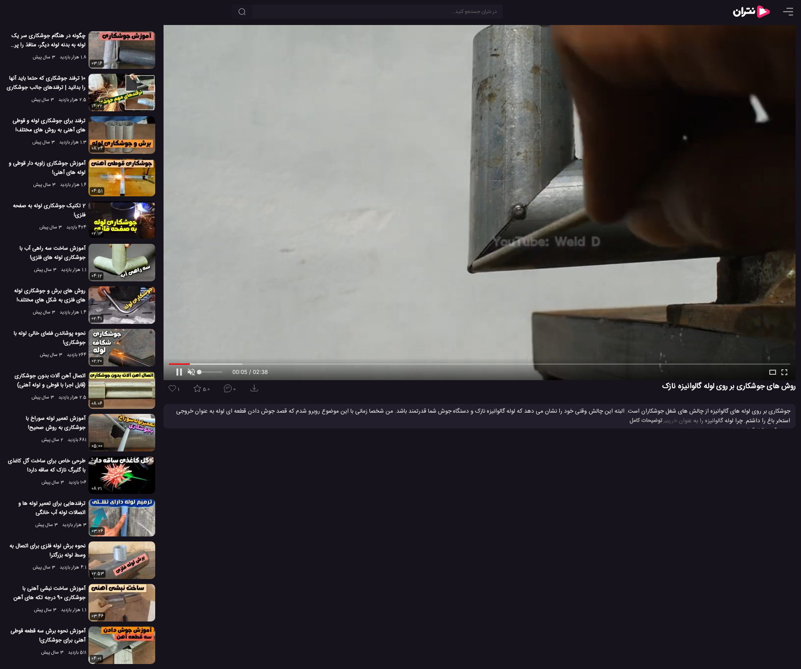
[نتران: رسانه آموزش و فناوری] (751, 11)
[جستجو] (242, 12)
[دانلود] (256, 391)
